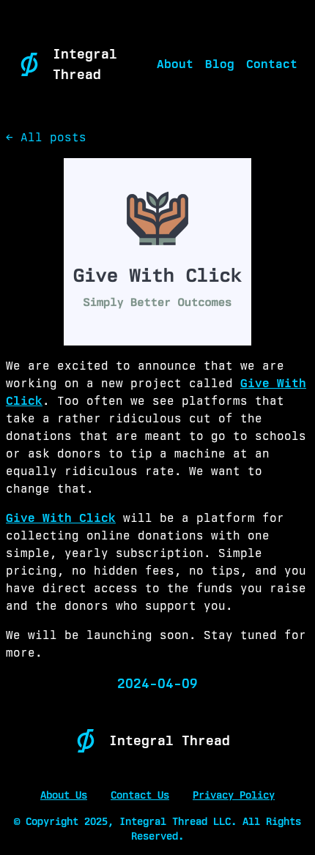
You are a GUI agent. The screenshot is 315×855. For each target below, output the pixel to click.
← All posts (46, 137)
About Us (63, 795)
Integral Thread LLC (175, 821)
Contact (271, 64)
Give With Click (61, 518)
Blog (219, 64)
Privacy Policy (234, 795)
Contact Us (140, 795)
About (175, 64)
